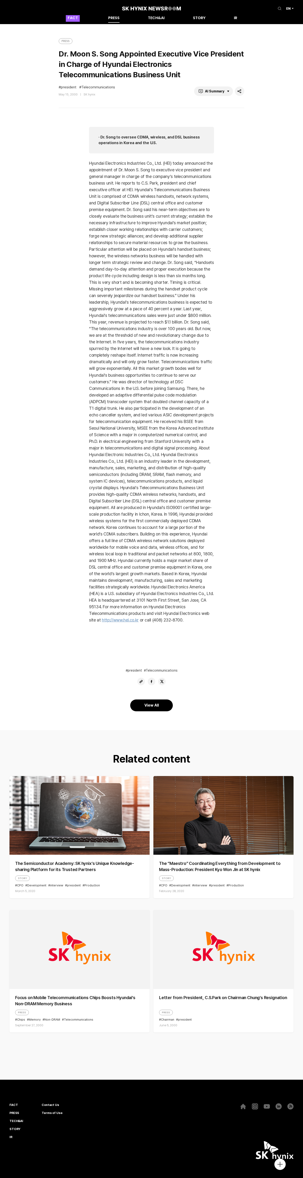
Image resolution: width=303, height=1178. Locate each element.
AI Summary (214, 91)
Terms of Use (52, 1113)
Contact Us (50, 1105)
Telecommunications (98, 87)
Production (92, 885)
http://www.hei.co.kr (120, 619)
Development (36, 885)
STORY (199, 18)
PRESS (114, 18)
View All (151, 705)
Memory (35, 1019)
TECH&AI (156, 18)
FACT (73, 18)
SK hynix (89, 94)
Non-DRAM (52, 1019)
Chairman (167, 1019)
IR (235, 18)
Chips (21, 1019)
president (68, 87)
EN (288, 8)
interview (56, 885)
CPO (20, 885)
